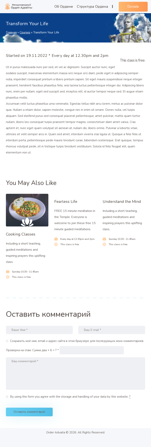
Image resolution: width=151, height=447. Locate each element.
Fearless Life (65, 202)
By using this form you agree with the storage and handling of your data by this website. (70, 397)
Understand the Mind (122, 202)
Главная (11, 32)
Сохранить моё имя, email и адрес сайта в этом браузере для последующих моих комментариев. (77, 341)
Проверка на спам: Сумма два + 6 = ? (31, 350)
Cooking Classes (20, 234)
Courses (25, 32)
